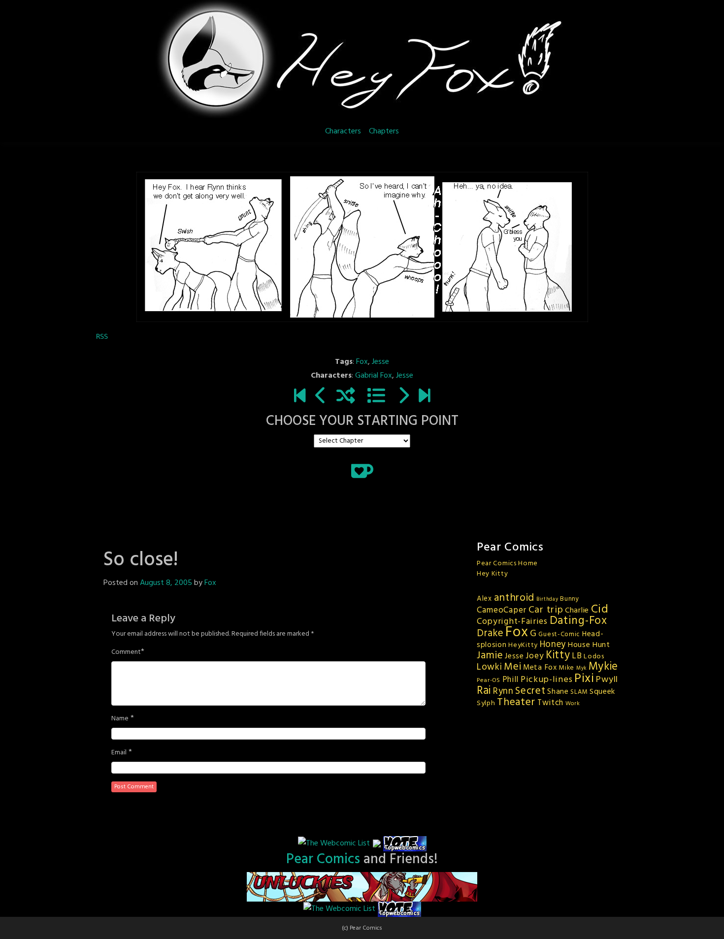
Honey (553, 644)
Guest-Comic (559, 634)
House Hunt (589, 645)
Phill (510, 680)
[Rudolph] (321, 397)
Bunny (569, 599)
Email (119, 753)
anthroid (514, 598)
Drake (490, 633)
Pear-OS (488, 680)
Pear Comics (323, 859)
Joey (535, 656)
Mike (566, 668)
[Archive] (376, 397)
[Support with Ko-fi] (362, 471)
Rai (484, 691)
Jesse (380, 362)
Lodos (594, 656)
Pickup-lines (546, 680)
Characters (343, 131)
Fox (362, 362)
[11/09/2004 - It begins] (299, 397)
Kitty (558, 655)
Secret (530, 691)
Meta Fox (540, 668)
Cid (600, 609)
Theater (516, 702)
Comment (126, 652)
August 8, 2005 (166, 583)
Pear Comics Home (507, 563)
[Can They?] (424, 397)
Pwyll (607, 680)
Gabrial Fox (373, 375)
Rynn (503, 691)
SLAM (579, 692)
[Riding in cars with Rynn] (403, 397)
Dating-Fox (578, 621)
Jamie (490, 656)
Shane (558, 692)
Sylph (486, 703)
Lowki (489, 667)
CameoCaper (502, 610)
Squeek (602, 691)
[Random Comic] (345, 397)
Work (572, 703)
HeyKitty (523, 645)
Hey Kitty (492, 574)
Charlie (577, 610)
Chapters (384, 131)
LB (577, 656)
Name (120, 719)
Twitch (550, 703)
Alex (484, 599)
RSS (102, 336)
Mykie (604, 667)
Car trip (545, 610)
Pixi (584, 679)
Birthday (547, 599)
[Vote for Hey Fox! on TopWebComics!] (405, 844)
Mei (512, 667)
